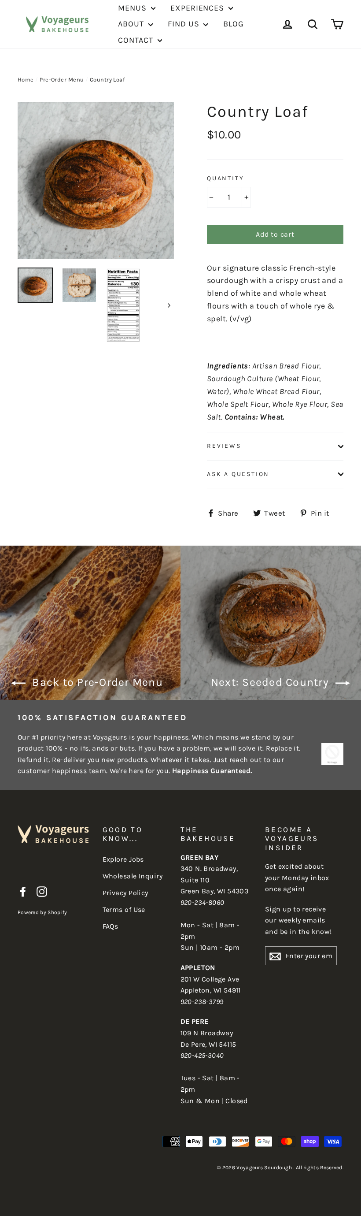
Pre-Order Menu (62, 79)
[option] (96, 180)
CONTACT (136, 40)
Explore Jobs (123, 859)
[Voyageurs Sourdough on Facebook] (23, 891)
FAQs (110, 926)
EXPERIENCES (198, 8)
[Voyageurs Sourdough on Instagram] (42, 891)
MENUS (133, 8)
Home (26, 79)
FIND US (184, 24)
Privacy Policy (125, 893)
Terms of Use (124, 909)
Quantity (225, 178)
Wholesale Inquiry (133, 876)
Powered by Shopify (42, 912)
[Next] (168, 305)
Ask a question (238, 474)
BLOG (233, 24)
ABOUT (132, 24)
